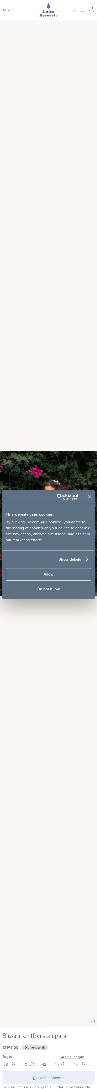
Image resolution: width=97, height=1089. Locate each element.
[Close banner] (89, 497)
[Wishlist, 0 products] (75, 9)
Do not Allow (48, 589)
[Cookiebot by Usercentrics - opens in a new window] (59, 497)
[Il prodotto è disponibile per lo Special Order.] (13, 1064)
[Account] (91, 9)
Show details (69, 559)
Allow (48, 574)
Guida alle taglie (72, 1057)
